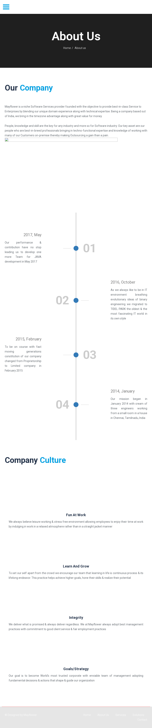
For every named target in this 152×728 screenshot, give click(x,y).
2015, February (28, 339)
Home (67, 48)
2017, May (32, 234)
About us (103, 715)
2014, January (123, 391)
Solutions (138, 715)
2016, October (123, 282)
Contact (142, 719)
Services (120, 715)
